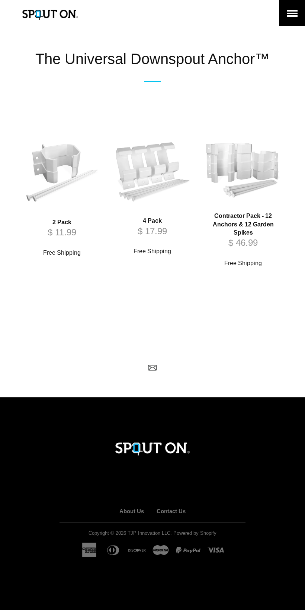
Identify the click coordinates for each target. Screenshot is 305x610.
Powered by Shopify (194, 533)
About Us (131, 511)
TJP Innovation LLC (149, 533)
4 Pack (152, 220)
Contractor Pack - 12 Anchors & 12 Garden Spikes (243, 224)
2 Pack (61, 222)
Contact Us (171, 511)
